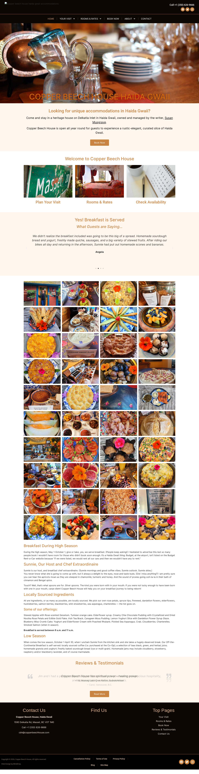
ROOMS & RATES (89, 18)
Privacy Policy (119, 759)
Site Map (104, 765)
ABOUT (128, 18)
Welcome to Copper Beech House (99, 158)
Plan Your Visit (48, 202)
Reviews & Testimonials (100, 663)
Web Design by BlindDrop (11, 764)
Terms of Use (101, 759)
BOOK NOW (113, 18)
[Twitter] (187, 9)
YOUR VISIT (66, 18)
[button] (26, 248)
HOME (51, 18)
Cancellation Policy (82, 759)
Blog (93, 765)
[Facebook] (183, 9)
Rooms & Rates (99, 202)
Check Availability (151, 202)
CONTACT (146, 18)
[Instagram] (192, 9)
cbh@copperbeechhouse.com (34, 732)
